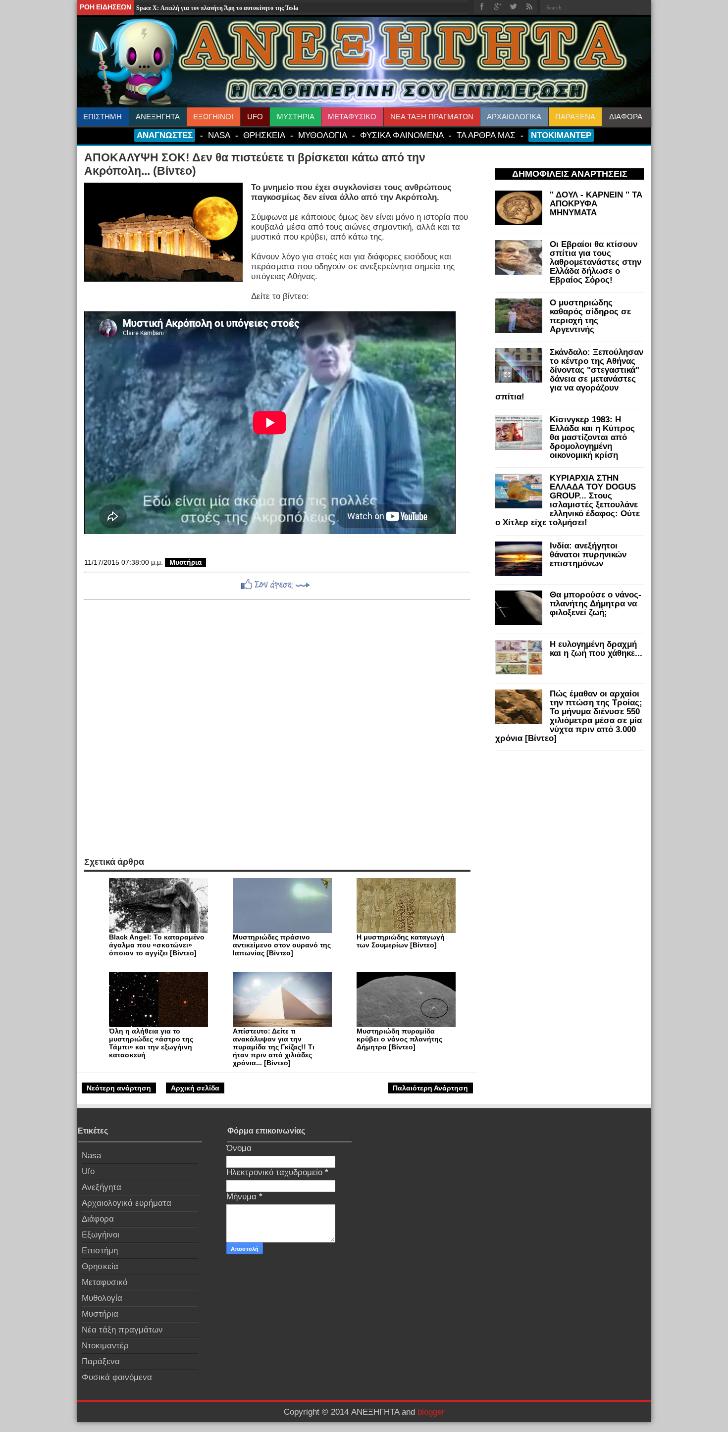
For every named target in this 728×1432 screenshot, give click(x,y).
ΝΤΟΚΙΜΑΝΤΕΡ (561, 135)
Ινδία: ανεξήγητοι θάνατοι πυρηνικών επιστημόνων (588, 554)
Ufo (88, 1171)
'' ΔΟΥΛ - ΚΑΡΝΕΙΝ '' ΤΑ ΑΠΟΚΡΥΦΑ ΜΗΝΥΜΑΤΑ (596, 203)
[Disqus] (277, 728)
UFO (255, 116)
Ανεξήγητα (101, 1187)
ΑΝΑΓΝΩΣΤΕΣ (165, 135)
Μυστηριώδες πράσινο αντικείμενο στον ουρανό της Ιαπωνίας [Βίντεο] (282, 945)
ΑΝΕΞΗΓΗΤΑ (158, 116)
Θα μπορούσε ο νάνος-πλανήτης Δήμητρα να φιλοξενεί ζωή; (595, 603)
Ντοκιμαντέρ (105, 1345)
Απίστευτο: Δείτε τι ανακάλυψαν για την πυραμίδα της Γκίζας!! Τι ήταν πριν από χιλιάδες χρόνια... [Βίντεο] (273, 1047)
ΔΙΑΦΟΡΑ (625, 116)
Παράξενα (101, 1361)
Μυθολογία (102, 1298)
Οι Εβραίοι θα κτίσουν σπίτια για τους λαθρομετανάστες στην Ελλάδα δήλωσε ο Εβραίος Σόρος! (595, 262)
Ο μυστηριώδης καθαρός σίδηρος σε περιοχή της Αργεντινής (590, 316)
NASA (219, 135)
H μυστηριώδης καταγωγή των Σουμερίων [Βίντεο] (401, 941)
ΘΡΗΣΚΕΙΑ (264, 135)
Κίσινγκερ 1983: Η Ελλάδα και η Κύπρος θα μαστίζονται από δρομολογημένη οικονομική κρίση (592, 437)
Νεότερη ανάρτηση (119, 1088)
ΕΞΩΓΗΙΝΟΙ (213, 116)
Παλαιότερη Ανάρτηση (430, 1088)
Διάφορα (98, 1219)
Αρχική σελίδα (195, 1088)
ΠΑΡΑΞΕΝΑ (575, 116)
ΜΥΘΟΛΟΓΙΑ (322, 135)
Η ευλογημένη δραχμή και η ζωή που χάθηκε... (596, 649)
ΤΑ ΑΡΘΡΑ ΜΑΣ (486, 135)
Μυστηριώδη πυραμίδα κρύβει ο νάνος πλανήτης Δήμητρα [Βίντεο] (399, 1039)
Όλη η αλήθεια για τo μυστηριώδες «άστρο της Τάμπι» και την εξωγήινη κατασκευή (151, 1043)
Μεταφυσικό (104, 1282)
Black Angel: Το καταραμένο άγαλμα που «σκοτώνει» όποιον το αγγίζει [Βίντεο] (157, 945)
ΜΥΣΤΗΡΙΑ (295, 116)
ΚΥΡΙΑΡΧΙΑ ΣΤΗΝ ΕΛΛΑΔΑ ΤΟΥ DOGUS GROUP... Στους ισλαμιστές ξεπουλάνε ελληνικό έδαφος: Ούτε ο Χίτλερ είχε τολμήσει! (567, 500)
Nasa (91, 1155)
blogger (431, 1412)
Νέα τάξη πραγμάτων (122, 1329)
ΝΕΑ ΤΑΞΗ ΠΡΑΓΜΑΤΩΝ (431, 116)
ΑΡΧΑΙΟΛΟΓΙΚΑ (514, 116)
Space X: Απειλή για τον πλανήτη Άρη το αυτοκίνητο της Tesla (217, 7)
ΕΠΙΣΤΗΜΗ (102, 116)
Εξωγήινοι (100, 1234)
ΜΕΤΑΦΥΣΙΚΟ (352, 116)
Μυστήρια (185, 562)
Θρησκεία (100, 1266)
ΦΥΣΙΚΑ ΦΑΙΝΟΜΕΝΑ (402, 135)
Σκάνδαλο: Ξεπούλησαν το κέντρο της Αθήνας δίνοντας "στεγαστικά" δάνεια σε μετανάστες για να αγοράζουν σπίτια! (569, 374)
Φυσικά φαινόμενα (117, 1377)
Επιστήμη (100, 1250)
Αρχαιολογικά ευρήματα (126, 1203)
